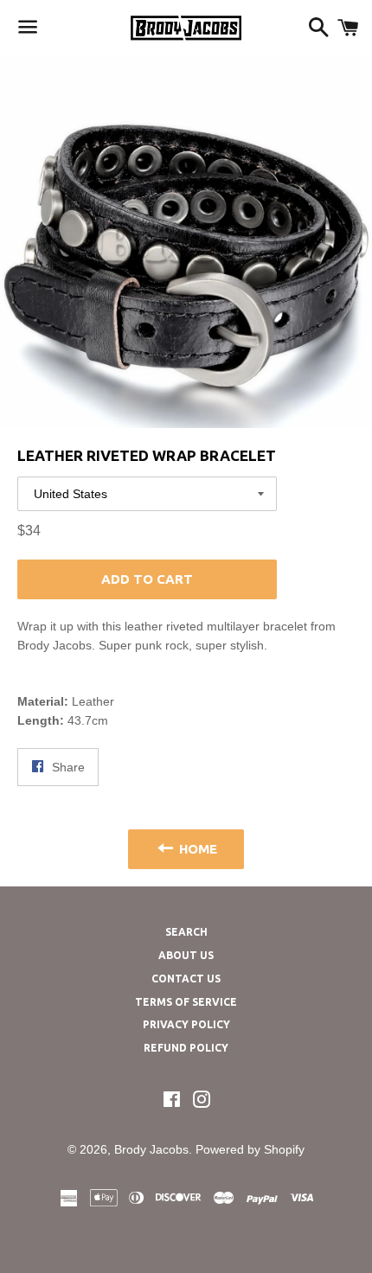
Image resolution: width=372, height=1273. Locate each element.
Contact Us (186, 978)
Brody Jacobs (151, 1149)
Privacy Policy (186, 1024)
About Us (186, 955)
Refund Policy (186, 1047)
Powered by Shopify (250, 1149)
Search (186, 931)
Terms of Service (186, 1002)
